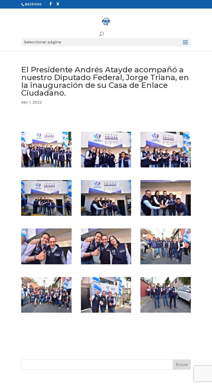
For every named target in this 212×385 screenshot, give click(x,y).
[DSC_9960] (106, 312)
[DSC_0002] (46, 167)
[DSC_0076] (106, 264)
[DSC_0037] (165, 167)
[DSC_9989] (165, 312)
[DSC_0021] (106, 167)
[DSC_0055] (165, 215)
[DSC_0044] (46, 215)
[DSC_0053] (106, 215)
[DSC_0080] (165, 264)
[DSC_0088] (46, 312)
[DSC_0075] (46, 264)
